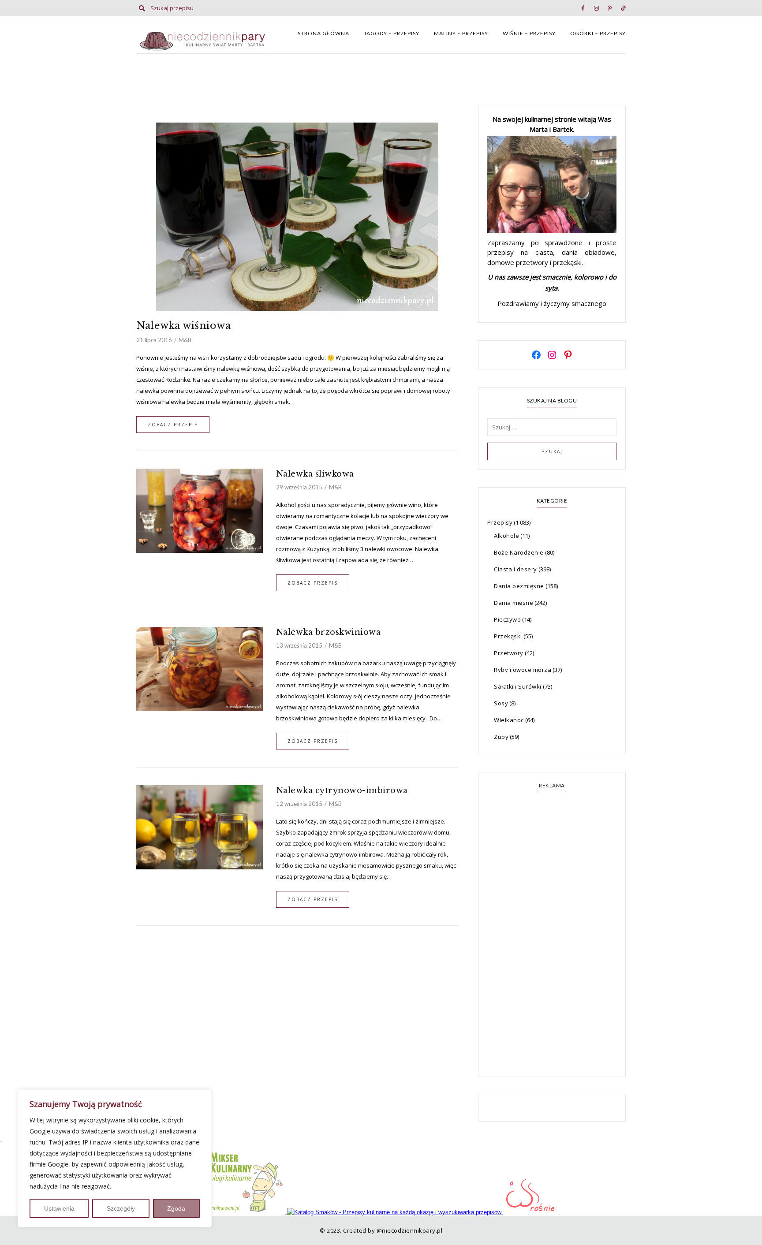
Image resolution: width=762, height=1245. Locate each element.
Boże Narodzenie (519, 552)
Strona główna (323, 33)
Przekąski (508, 636)
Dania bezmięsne (519, 586)
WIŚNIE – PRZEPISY (529, 33)
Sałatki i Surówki (518, 686)
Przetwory (508, 653)
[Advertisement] (551, 935)
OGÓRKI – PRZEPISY (598, 33)
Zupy (501, 737)
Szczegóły (121, 1208)
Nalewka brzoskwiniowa (328, 632)
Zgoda (176, 1208)
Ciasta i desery (515, 569)
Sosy (501, 703)
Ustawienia (59, 1208)
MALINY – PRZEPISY (461, 33)
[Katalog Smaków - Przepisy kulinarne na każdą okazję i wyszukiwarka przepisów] (395, 1212)
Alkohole (506, 536)
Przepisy (499, 522)
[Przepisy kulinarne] (246, 1212)
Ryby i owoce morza (522, 670)
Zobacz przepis (173, 424)
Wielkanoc (509, 720)
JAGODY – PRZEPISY (391, 33)
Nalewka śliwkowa (315, 474)
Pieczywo (507, 619)
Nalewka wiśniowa (183, 326)
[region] (115, 1158)
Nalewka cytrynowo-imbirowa (342, 790)
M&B (185, 339)
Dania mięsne (513, 603)
